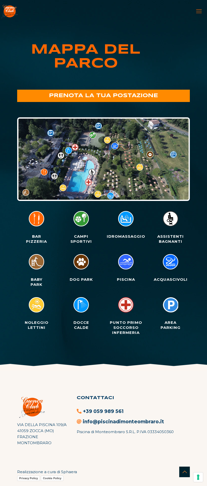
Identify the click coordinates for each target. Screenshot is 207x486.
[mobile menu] (199, 11)
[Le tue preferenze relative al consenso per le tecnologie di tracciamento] (198, 477)
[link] (103, 159)
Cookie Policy (52, 478)
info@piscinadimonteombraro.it (123, 422)
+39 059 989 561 (103, 411)
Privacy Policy (28, 478)
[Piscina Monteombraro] (9, 11)
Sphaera (69, 471)
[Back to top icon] (184, 472)
